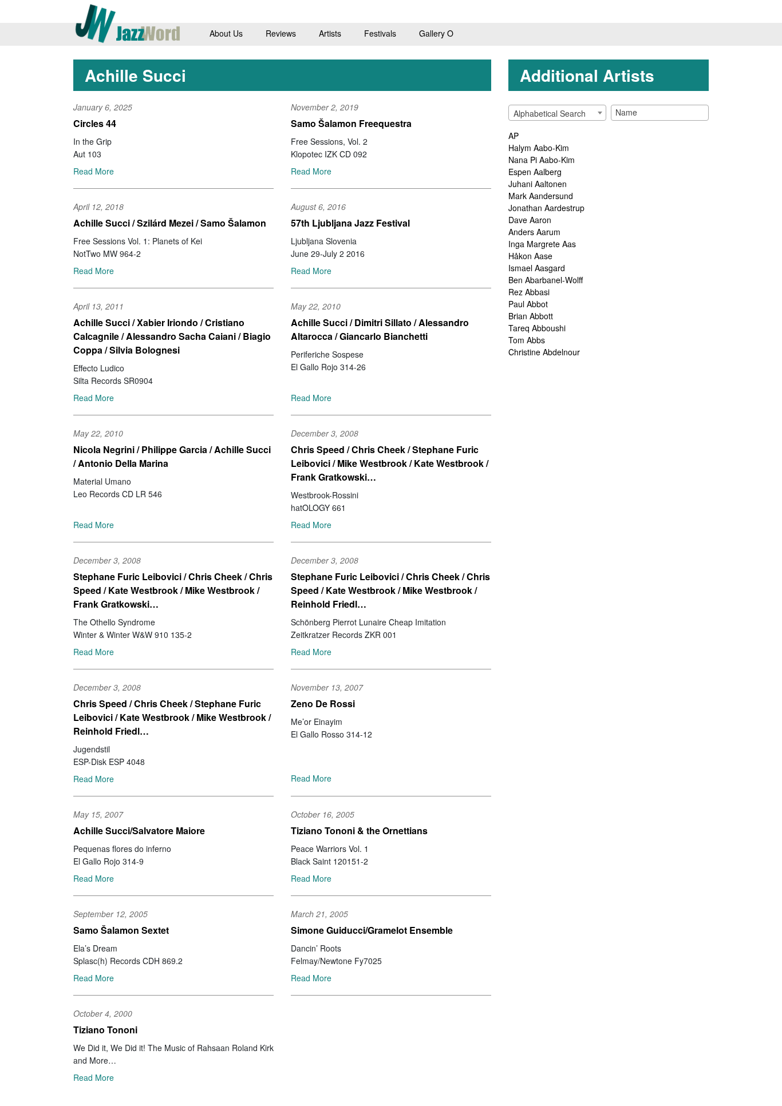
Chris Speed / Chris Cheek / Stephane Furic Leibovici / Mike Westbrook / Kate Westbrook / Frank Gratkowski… (389, 463)
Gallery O (436, 33)
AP (513, 135)
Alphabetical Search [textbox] (550, 113)
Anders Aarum (534, 231)
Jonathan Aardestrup (546, 207)
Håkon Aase (530, 255)
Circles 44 (94, 123)
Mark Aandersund (540, 195)
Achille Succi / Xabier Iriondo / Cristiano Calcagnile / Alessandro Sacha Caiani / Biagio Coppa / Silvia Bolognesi (172, 336)
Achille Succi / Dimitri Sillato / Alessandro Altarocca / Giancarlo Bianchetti (380, 329)
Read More (93, 171)
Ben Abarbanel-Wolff (545, 280)
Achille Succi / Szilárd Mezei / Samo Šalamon (169, 222)
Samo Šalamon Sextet (121, 930)
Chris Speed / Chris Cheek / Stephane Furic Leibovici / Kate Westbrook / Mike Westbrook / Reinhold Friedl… (172, 717)
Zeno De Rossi (323, 703)
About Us (226, 33)
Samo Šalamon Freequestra (351, 123)
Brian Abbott (530, 316)
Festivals (380, 33)
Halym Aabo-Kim (538, 147)
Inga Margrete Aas (542, 243)
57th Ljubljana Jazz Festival (350, 222)
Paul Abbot (528, 304)
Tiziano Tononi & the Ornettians (359, 830)
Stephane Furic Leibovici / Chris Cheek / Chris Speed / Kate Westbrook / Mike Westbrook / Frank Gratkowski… (172, 590)
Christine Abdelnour (544, 352)
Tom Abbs (526, 340)
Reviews (281, 33)
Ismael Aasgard (536, 267)
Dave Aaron (529, 219)
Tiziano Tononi (105, 1029)
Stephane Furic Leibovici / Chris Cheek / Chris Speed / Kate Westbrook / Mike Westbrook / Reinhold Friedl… (390, 590)
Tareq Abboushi (537, 328)
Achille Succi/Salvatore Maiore (139, 830)
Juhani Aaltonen (537, 183)
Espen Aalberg (535, 171)
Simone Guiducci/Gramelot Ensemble (372, 930)
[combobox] (557, 113)
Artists (330, 33)
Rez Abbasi (529, 292)
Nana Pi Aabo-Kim (541, 159)
